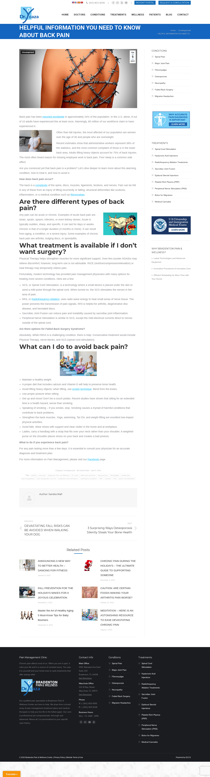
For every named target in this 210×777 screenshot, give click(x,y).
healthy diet (126, 475)
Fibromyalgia (161, 70)
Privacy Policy (59, 757)
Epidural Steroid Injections (166, 175)
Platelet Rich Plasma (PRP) (167, 182)
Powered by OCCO (183, 757)
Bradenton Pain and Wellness (58, 475)
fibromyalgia (77, 194)
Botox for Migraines (163, 195)
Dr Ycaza (75, 475)
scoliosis (108, 478)
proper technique (82, 389)
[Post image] (27, 565)
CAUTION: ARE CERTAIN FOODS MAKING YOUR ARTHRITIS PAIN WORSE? (116, 593)
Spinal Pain (160, 57)
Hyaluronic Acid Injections (166, 156)
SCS (114, 478)
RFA (101, 478)
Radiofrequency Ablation (45, 299)
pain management (28, 478)
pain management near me (46, 478)
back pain (42, 475)
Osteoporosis (161, 76)
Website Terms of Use (74, 757)
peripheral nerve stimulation (68, 478)
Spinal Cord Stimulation (165, 149)
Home (173, 30)
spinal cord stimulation (127, 478)
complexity (41, 185)
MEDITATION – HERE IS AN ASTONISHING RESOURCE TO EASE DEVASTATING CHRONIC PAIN (116, 617)
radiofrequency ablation (88, 478)
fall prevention (103, 475)
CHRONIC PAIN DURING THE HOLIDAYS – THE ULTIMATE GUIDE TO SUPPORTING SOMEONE (118, 568)
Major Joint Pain (162, 63)
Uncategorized (184, 30)
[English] (73, 2)
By (83, 471)
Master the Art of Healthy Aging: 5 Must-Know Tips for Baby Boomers (56, 615)
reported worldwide (53, 116)
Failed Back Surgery (164, 89)
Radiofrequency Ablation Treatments (171, 162)
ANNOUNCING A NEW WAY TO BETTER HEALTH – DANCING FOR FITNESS (54, 566)
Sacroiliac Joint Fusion (165, 169)
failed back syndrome (88, 475)
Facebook (93, 459)
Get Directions (85, 678)
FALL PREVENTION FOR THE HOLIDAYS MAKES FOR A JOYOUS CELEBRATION (55, 593)
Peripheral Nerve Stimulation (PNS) (171, 188)
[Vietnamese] (81, 2)
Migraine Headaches (164, 96)
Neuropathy (160, 83)
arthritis (33, 475)
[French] (76, 2)
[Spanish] (79, 2)
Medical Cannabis (163, 202)
